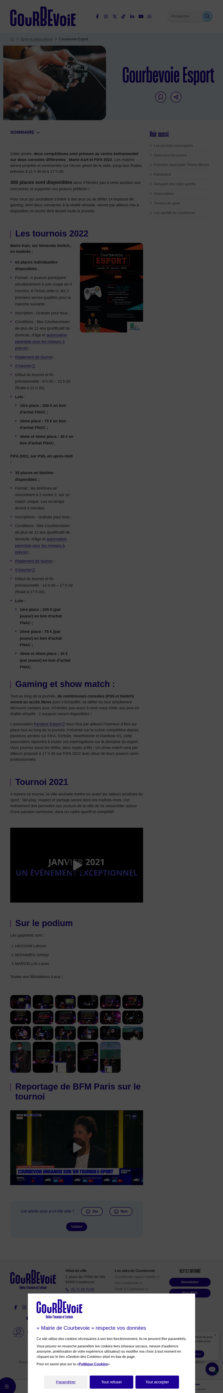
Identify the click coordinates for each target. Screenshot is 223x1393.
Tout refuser (111, 1382)
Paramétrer (66, 1382)
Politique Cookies (93, 1364)
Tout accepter (157, 1382)
